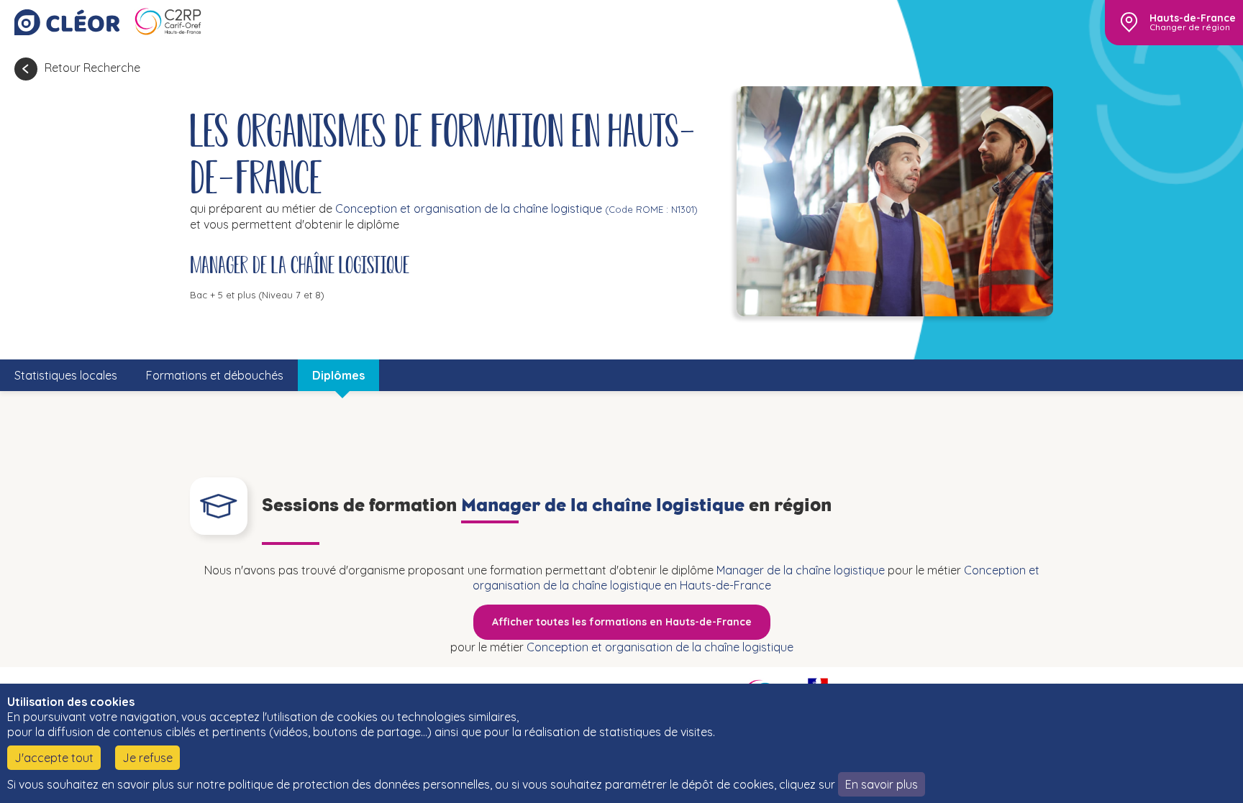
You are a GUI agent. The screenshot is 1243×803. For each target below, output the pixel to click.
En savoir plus (881, 784)
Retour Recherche (92, 67)
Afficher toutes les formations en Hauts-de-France (622, 621)
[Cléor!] (66, 22)
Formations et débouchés (214, 375)
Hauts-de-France (1192, 18)
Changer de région (1189, 27)
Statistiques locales (65, 375)
